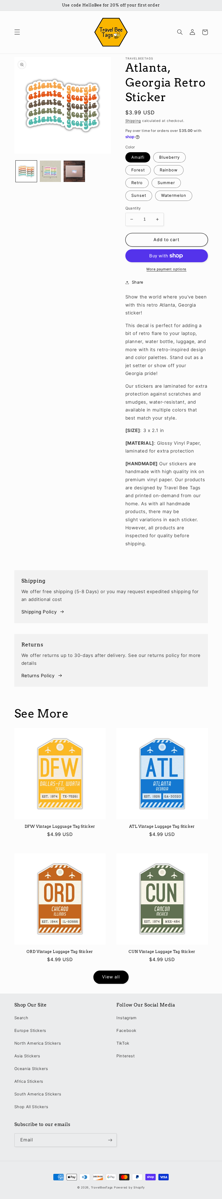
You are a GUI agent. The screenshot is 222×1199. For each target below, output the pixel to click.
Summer (166, 182)
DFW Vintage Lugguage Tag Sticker (60, 826)
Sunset (138, 195)
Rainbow (169, 170)
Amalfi (137, 157)
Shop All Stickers (31, 1106)
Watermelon (174, 195)
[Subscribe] (110, 1140)
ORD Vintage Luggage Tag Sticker (60, 951)
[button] (17, 32)
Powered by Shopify (129, 1187)
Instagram (126, 1017)
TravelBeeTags (102, 1187)
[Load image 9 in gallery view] (50, 171)
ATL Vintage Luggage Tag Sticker (162, 826)
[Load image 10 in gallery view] (74, 171)
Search (21, 1017)
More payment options (166, 269)
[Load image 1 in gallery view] (26, 171)
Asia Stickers (27, 1056)
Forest (138, 170)
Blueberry (169, 157)
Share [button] (137, 282)
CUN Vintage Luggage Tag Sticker (162, 951)
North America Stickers (37, 1043)
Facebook (126, 1030)
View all (111, 976)
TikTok (122, 1043)
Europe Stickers (30, 1030)
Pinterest (125, 1056)
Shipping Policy (39, 612)
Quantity (133, 208)
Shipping (133, 121)
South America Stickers (37, 1094)
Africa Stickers (28, 1081)
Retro (137, 182)
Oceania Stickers (31, 1068)
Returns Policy (38, 675)
